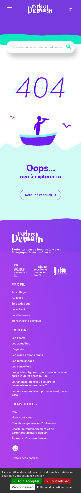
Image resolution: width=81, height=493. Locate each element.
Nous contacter (22, 417)
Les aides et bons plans (27, 355)
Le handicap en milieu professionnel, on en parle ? (40, 393)
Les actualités (21, 344)
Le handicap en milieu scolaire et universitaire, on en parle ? (33, 383)
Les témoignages (23, 361)
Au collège (19, 292)
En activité (18, 309)
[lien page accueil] (39, 8)
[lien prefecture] (20, 270)
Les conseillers (21, 366)
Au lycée (17, 298)
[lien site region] (40, 271)
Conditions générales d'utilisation (34, 423)
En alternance (21, 315)
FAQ (14, 412)
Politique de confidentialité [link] (54, 487)
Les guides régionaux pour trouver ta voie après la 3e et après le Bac (39, 374)
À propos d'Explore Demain (30, 438)
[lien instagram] (71, 10)
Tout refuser (59, 481)
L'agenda (18, 349)
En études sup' (21, 304)
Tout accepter (27, 481)
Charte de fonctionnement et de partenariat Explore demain (33, 431)
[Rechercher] (68, 47)
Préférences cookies (25, 458)
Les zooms (19, 338)
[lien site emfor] (60, 271)
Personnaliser (22, 487)
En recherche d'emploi (26, 321)
